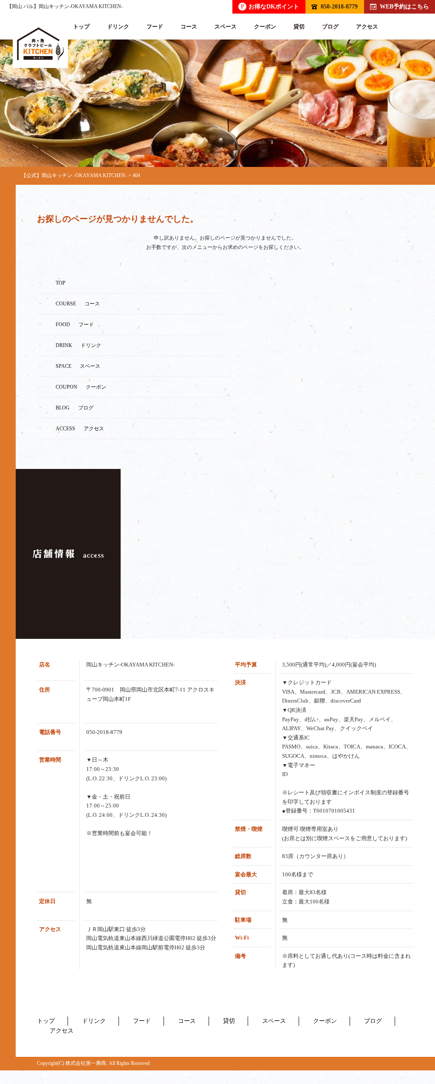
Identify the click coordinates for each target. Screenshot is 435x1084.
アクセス (367, 26)
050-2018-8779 (339, 6)
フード (155, 26)
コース (189, 26)
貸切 (299, 26)
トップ (81, 26)
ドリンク (118, 26)
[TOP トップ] (40, 44)
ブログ (330, 26)
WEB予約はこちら (404, 6)
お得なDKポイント (270, 6)
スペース (226, 26)
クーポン (265, 26)
